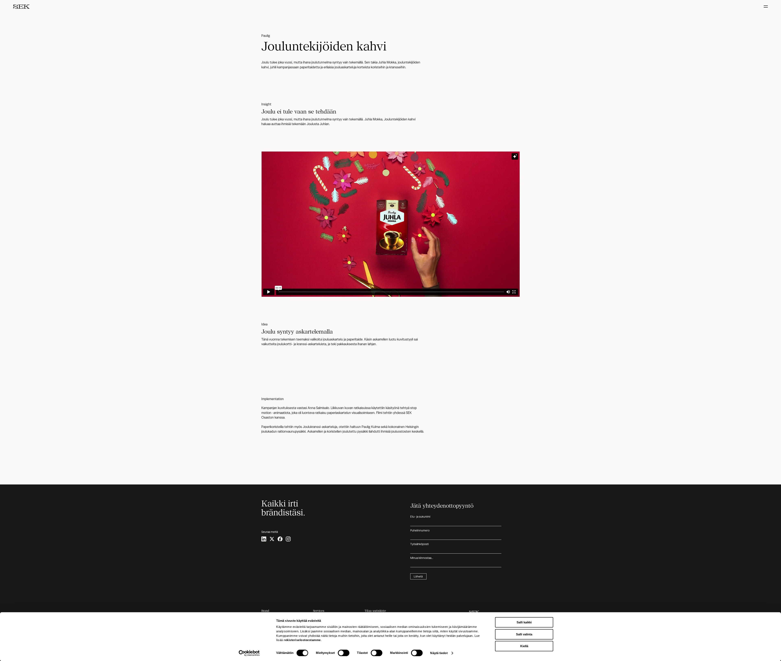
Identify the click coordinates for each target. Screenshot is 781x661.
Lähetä (418, 576)
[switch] (343, 653)
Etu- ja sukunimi (420, 516)
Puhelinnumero (420, 530)
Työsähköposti (419, 544)
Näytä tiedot (438, 653)
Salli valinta (524, 634)
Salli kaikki (524, 622)
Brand (265, 610)
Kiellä (524, 646)
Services (318, 610)
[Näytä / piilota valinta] (766, 6)
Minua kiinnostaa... (421, 558)
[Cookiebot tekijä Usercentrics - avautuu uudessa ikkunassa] (249, 653)
